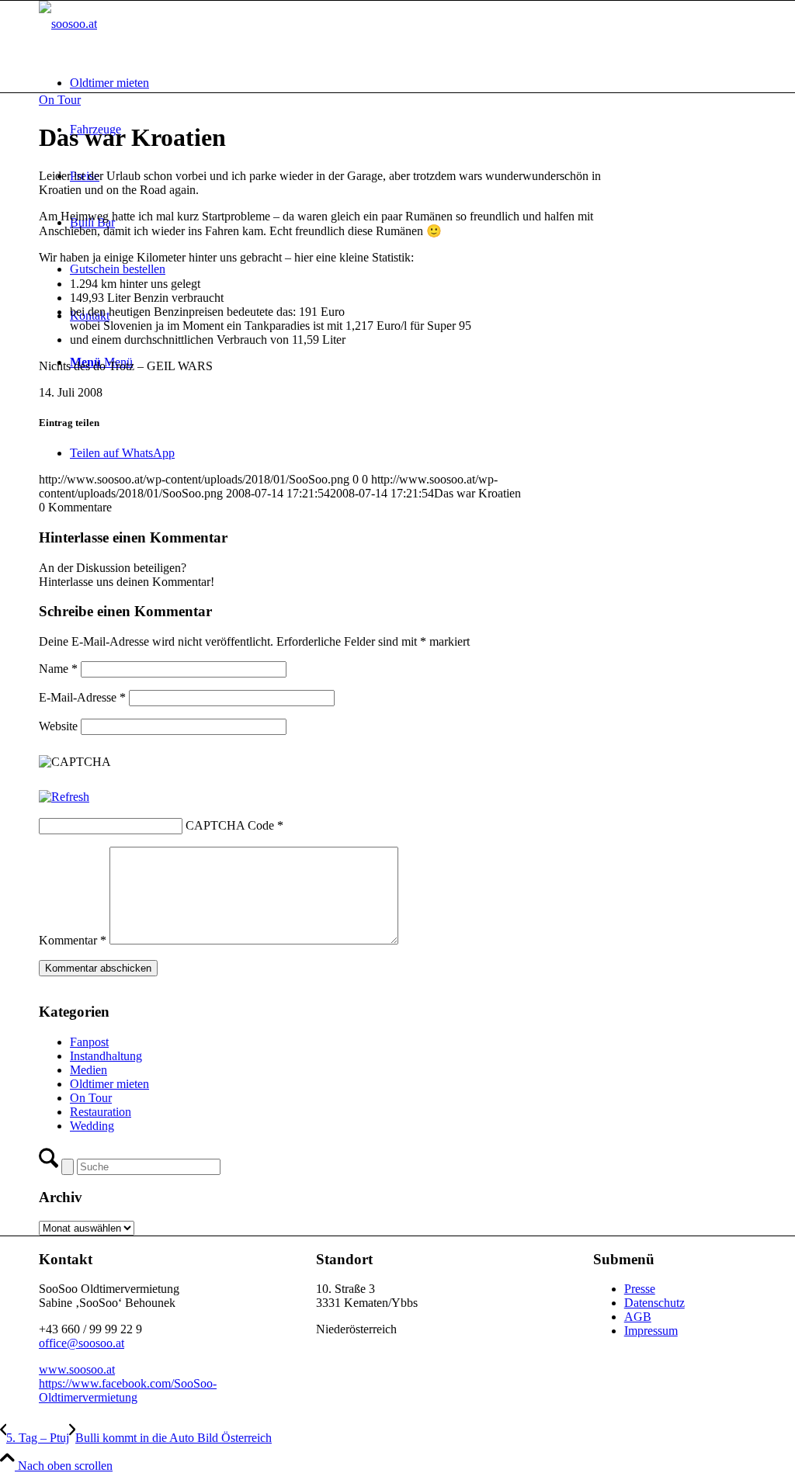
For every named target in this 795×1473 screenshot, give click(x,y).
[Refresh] (64, 796)
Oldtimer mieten (109, 1083)
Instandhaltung (106, 1055)
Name (58, 668)
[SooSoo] (68, 23)
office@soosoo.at (81, 1343)
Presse (639, 1288)
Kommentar (72, 940)
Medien (88, 1069)
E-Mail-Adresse (82, 697)
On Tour (60, 99)
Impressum (651, 1330)
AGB (637, 1316)
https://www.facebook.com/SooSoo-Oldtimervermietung (128, 1390)
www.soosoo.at (77, 1369)
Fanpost (89, 1041)
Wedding (92, 1125)
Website (58, 726)
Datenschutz (654, 1302)
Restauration (100, 1111)
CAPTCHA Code (230, 825)
